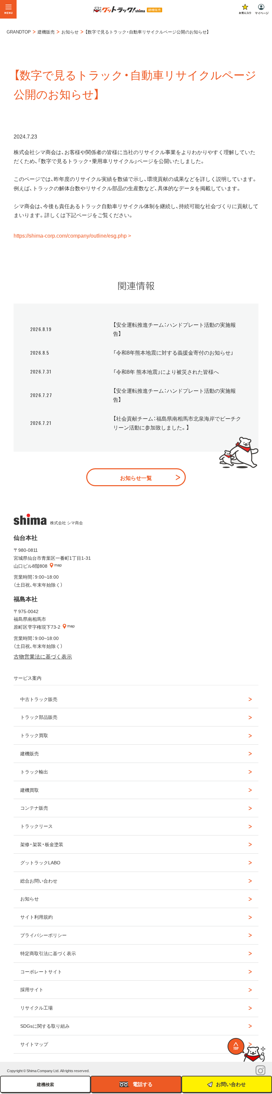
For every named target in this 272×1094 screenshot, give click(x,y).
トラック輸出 (34, 771)
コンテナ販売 (34, 807)
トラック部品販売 (38, 717)
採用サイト (31, 989)
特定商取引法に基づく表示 (48, 953)
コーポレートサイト (41, 971)
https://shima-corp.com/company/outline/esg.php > (72, 235)
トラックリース (36, 826)
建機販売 (29, 753)
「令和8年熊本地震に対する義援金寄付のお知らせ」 (173, 352)
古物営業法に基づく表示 (43, 656)
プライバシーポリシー (43, 935)
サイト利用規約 (36, 916)
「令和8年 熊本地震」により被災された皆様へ (166, 371)
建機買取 (29, 789)
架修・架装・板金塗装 (41, 844)
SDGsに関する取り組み (45, 1025)
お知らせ (29, 898)
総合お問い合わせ (38, 880)
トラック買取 (34, 735)
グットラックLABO (40, 862)
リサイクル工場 (36, 1007)
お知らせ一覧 (136, 478)
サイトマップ (34, 1044)
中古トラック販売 (38, 699)
